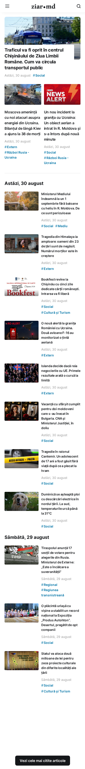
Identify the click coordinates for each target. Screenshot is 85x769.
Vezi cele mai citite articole (43, 760)
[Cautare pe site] (78, 6)
